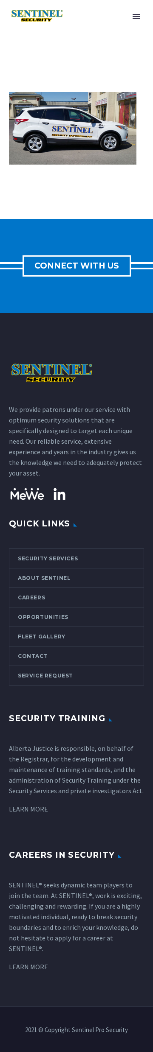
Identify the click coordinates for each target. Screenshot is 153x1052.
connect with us (76, 266)
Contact (33, 656)
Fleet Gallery (41, 636)
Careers (31, 597)
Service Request (45, 675)
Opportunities (43, 617)
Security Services (48, 558)
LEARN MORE (28, 809)
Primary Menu (136, 16)
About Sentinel (44, 578)
